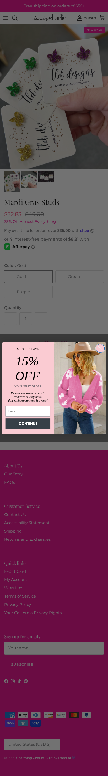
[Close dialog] (100, 348)
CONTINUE (28, 423)
